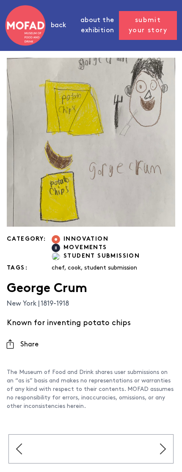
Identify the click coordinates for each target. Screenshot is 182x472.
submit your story (148, 25)
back (58, 25)
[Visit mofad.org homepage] (25, 25)
